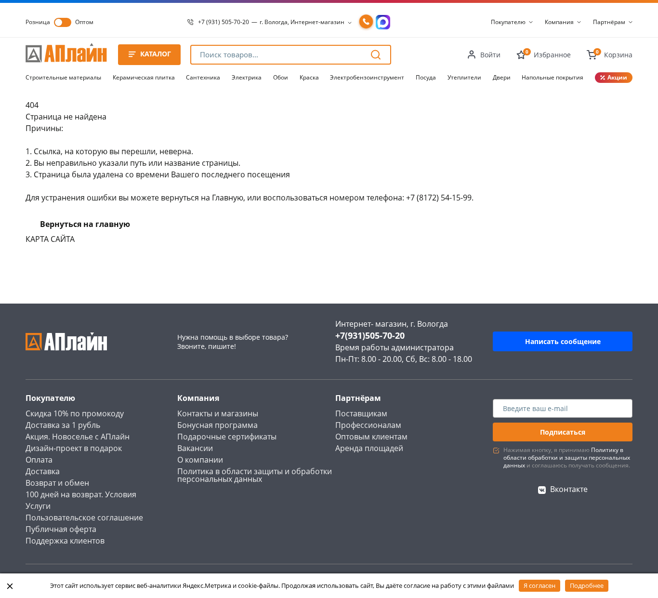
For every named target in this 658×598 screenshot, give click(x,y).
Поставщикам (361, 413)
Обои (280, 77)
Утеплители (464, 77)
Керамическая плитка (144, 77)
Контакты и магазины (217, 413)
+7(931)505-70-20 (370, 335)
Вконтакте (569, 489)
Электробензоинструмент (367, 77)
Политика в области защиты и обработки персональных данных (254, 475)
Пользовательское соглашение (84, 517)
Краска (309, 77)
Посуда (426, 77)
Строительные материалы (63, 77)
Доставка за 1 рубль (63, 425)
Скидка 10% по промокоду (75, 413)
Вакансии (195, 448)
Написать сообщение (563, 341)
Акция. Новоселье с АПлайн (78, 436)
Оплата (39, 459)
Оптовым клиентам (371, 436)
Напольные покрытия (552, 77)
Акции (617, 77)
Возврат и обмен (57, 483)
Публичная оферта (61, 529)
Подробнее (587, 585)
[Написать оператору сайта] (383, 22)
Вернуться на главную (85, 224)
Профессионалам (368, 425)
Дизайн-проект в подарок (74, 448)
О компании (200, 459)
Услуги (38, 506)
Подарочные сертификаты (226, 436)
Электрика (247, 77)
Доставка (43, 471)
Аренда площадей (369, 448)
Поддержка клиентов (65, 540)
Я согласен (539, 585)
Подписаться (562, 432)
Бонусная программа (217, 425)
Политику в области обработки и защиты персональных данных (566, 457)
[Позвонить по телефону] (366, 22)
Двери (502, 77)
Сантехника (203, 77)
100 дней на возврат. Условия (81, 494)
